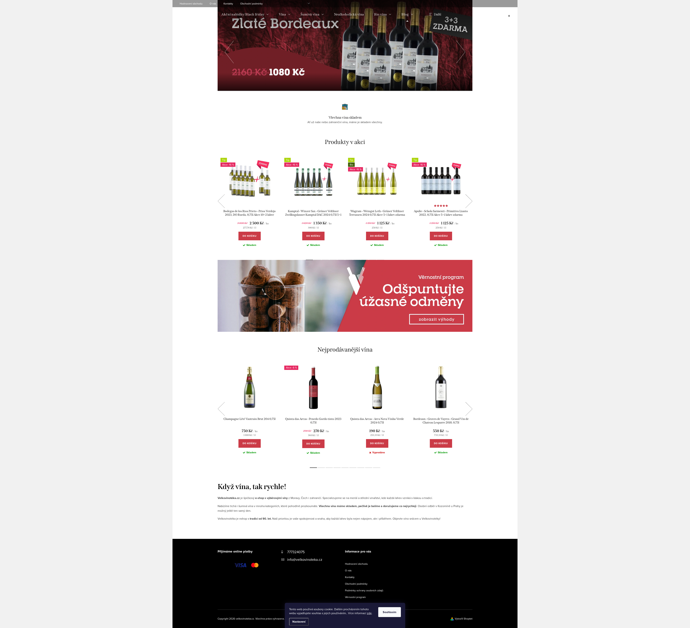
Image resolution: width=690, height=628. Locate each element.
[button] (229, 51)
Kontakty (228, 3)
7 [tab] (360, 467)
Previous (221, 201)
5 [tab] (345, 467)
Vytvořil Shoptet (463, 618)
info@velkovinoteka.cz (304, 559)
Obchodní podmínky (251, 3)
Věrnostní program (355, 597)
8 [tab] (368, 467)
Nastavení (298, 622)
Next (468, 201)
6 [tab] (352, 467)
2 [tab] (321, 467)
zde (369, 613)
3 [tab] (329, 467)
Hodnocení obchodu (191, 3)
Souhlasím (389, 612)
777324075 (296, 551)
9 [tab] (376, 467)
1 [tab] (313, 467)
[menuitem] (245, 14)
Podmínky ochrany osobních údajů (364, 590)
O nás (213, 3)
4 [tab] (337, 467)
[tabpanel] (249, 205)
